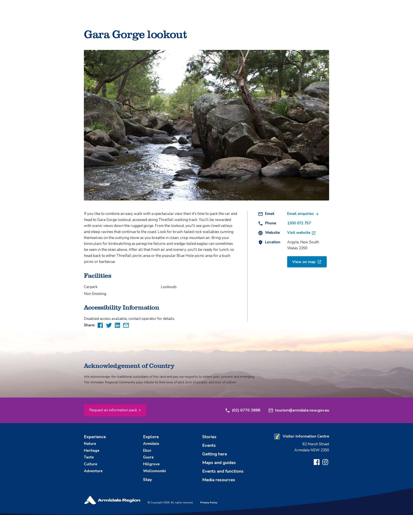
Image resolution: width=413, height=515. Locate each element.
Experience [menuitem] (95, 437)
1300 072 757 (299, 223)
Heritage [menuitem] (91, 450)
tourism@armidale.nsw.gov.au (302, 410)
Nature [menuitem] (90, 443)
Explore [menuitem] (151, 437)
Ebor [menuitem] (147, 450)
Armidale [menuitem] (151, 443)
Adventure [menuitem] (93, 470)
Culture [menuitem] (90, 464)
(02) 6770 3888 (246, 410)
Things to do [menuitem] (185, 15)
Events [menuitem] (209, 445)
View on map (304, 261)
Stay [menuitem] (147, 480)
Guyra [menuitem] (148, 457)
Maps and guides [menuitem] (219, 463)
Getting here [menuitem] (214, 454)
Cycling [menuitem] (181, 25)
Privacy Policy (208, 502)
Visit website (299, 232)
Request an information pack (113, 410)
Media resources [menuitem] (218, 480)
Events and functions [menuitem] (222, 471)
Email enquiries (301, 213)
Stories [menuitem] (209, 437)
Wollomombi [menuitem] (154, 470)
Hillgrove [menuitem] (151, 464)
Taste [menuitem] (89, 457)
